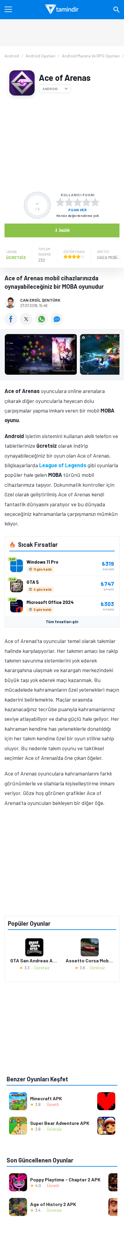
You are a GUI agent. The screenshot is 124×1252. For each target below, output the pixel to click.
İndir (62, 230)
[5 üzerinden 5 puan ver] (95, 202)
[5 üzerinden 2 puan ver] (69, 202)
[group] (62, 356)
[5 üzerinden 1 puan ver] (60, 202)
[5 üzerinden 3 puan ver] (77, 202)
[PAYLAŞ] (12, 323)
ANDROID (50, 89)
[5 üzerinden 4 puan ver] (86, 202)
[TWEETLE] (27, 323)
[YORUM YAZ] (58, 323)
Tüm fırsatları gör (62, 621)
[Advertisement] (62, 143)
